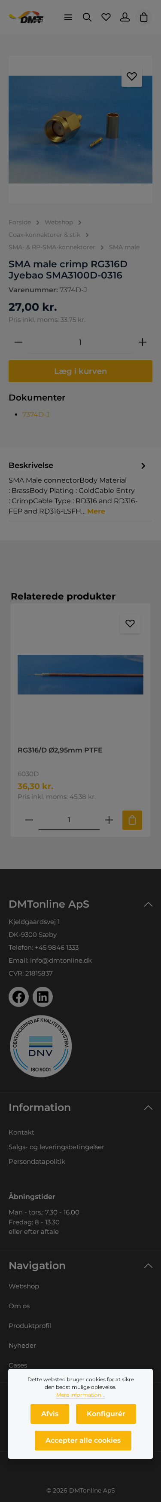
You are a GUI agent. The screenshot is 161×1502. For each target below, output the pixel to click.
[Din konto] (125, 17)
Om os (19, 1306)
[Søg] (87, 17)
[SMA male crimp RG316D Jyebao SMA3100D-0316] (80, 129)
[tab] (78, 488)
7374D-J (36, 414)
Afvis (49, 1414)
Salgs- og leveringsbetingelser (56, 1147)
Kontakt (21, 1132)
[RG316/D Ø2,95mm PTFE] (80, 674)
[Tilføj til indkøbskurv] (132, 820)
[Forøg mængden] (142, 342)
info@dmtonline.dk (61, 960)
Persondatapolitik (37, 1161)
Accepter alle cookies (83, 1440)
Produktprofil (30, 1326)
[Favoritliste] (106, 17)
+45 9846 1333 (57, 947)
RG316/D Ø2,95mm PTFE (60, 750)
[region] (80, 129)
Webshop (24, 1286)
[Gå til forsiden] (26, 17)
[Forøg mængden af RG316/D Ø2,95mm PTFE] (109, 820)
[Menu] (68, 17)
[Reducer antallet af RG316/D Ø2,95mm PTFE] (29, 820)
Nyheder (22, 1345)
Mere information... (80, 1395)
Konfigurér (106, 1414)
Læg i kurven (80, 371)
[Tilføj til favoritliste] (132, 76)
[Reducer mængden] (18, 342)
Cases (18, 1365)
